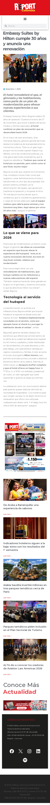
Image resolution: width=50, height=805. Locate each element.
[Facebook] (11, 751)
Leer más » (7, 514)
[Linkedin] (38, 751)
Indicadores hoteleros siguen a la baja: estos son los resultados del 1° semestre (24, 547)
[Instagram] (29, 751)
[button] (25, 19)
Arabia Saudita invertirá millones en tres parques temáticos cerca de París (25, 588)
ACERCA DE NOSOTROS (21, 719)
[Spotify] (25, 760)
